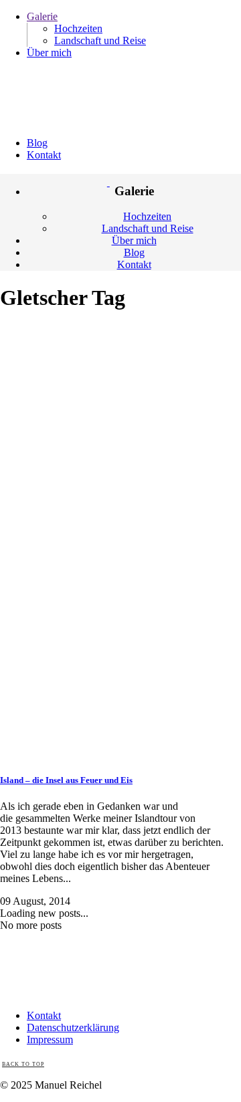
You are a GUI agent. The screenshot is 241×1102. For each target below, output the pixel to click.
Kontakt (44, 1015)
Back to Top (23, 1064)
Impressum (50, 1039)
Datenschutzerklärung (73, 1027)
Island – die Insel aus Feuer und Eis (66, 780)
